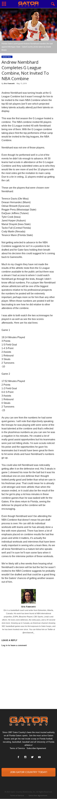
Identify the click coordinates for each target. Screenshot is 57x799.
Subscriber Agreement (36, 748)
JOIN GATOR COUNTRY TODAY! (28, 772)
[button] (52, 4)
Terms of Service (17, 748)
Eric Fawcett (9, 83)
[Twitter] (32, 757)
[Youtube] (39, 757)
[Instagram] (25, 757)
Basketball (7, 57)
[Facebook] (18, 757)
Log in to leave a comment (14, 645)
